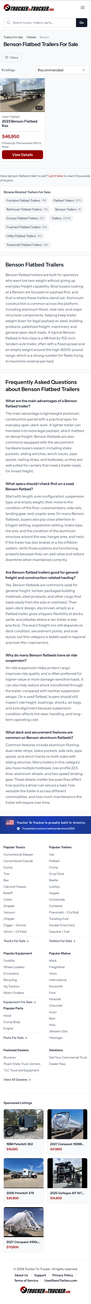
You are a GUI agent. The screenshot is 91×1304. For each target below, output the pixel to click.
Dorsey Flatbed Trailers (25, 218)
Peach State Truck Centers (22, 1064)
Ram (52, 1018)
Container (56, 906)
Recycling (10, 980)
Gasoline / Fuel (59, 932)
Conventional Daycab (18, 861)
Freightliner (57, 967)
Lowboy (54, 887)
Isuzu (53, 1012)
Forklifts (9, 961)
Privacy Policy (62, 1275)
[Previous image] (4, 95)
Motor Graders (14, 993)
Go (82, 23)
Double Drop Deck (62, 925)
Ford (52, 993)
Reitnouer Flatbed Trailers (27, 209)
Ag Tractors (11, 986)
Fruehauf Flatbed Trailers (26, 227)
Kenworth (56, 986)
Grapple (9, 906)
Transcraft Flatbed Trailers (27, 245)
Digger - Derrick (15, 925)
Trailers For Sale (13, 37)
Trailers (61, 218)
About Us (21, 1275)
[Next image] (40, 95)
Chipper (9, 919)
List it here (55, 176)
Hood (7, 1016)
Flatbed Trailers (67, 200)
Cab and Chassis (15, 887)
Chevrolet (56, 1006)
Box (6, 880)
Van (51, 854)
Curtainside (57, 899)
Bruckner (10, 1057)
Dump (8, 867)
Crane (8, 899)
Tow (6, 874)
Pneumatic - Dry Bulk (64, 912)
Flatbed (31, 37)
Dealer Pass (57, 1064)
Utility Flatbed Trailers (24, 236)
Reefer (54, 880)
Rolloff (8, 893)
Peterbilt (55, 999)
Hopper (54, 893)
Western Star (58, 1031)
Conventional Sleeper (18, 854)
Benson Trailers (68, 209)
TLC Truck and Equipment (21, 1070)
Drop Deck (56, 874)
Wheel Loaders (14, 967)
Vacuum (9, 912)
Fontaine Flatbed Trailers (26, 200)
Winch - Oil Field (15, 932)
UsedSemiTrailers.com (60, 1281)
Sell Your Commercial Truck (68, 1057)
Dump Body (12, 1022)
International (57, 980)
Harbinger (56, 1038)
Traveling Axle (58, 919)
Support (40, 1275)
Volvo (53, 973)
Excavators (11, 973)
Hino (52, 1025)
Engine (8, 1028)
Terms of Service (26, 1281)
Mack (53, 961)
